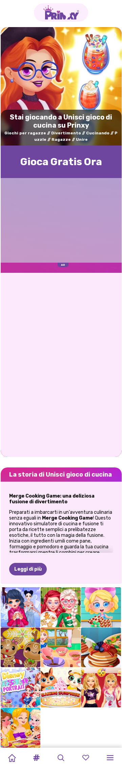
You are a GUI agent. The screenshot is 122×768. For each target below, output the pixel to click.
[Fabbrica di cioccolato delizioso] (101, 607)
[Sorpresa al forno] (61, 687)
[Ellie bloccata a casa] (101, 687)
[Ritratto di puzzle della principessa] (21, 687)
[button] (36, 758)
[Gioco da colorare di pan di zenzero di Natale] (21, 647)
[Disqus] (61, 364)
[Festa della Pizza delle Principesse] (21, 728)
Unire (82, 139)
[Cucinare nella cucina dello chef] (101, 647)
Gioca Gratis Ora (61, 162)
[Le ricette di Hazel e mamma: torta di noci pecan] (61, 647)
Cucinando (97, 133)
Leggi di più (28, 569)
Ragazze (61, 139)
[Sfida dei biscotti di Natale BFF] (61, 607)
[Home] (11, 758)
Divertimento (66, 133)
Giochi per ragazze (25, 133)
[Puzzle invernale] (21, 607)
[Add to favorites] (111, 39)
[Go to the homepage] (61, 12)
